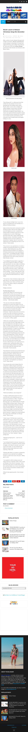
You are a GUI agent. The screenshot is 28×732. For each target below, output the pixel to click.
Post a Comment (9, 508)
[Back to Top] (14, 730)
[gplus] (24, 1)
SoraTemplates (10, 725)
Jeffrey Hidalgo (9, 37)
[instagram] (26, 1)
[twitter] (22, 1)
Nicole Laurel (17, 37)
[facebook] (19, 1)
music (13, 37)
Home (3, 21)
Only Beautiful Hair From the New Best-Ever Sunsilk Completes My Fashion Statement (17, 536)
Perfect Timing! (13, 520)
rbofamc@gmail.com (11, 689)
